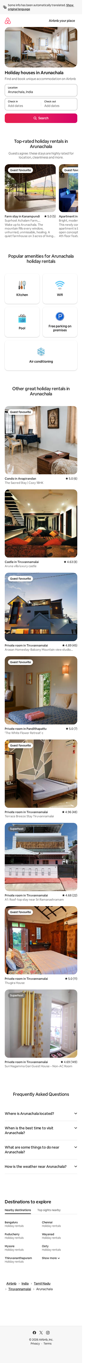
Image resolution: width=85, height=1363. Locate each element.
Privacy (35, 1343)
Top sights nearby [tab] (49, 1210)
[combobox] (41, 92)
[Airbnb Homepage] (8, 20)
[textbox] (23, 106)
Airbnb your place (62, 21)
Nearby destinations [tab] (18, 1210)
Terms (47, 1343)
